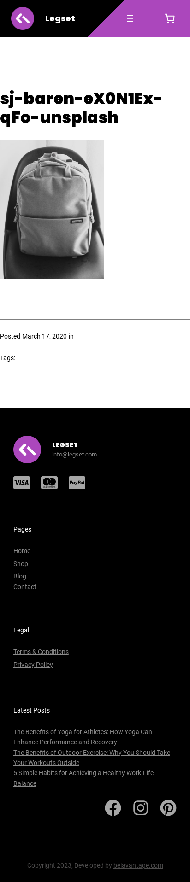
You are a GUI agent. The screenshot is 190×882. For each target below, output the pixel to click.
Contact (24, 586)
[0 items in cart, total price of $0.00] (169, 18)
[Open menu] (130, 18)
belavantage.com (138, 865)
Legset (60, 18)
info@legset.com (74, 454)
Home (21, 551)
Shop (20, 563)
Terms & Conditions (41, 651)
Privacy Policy (33, 664)
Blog (19, 576)
